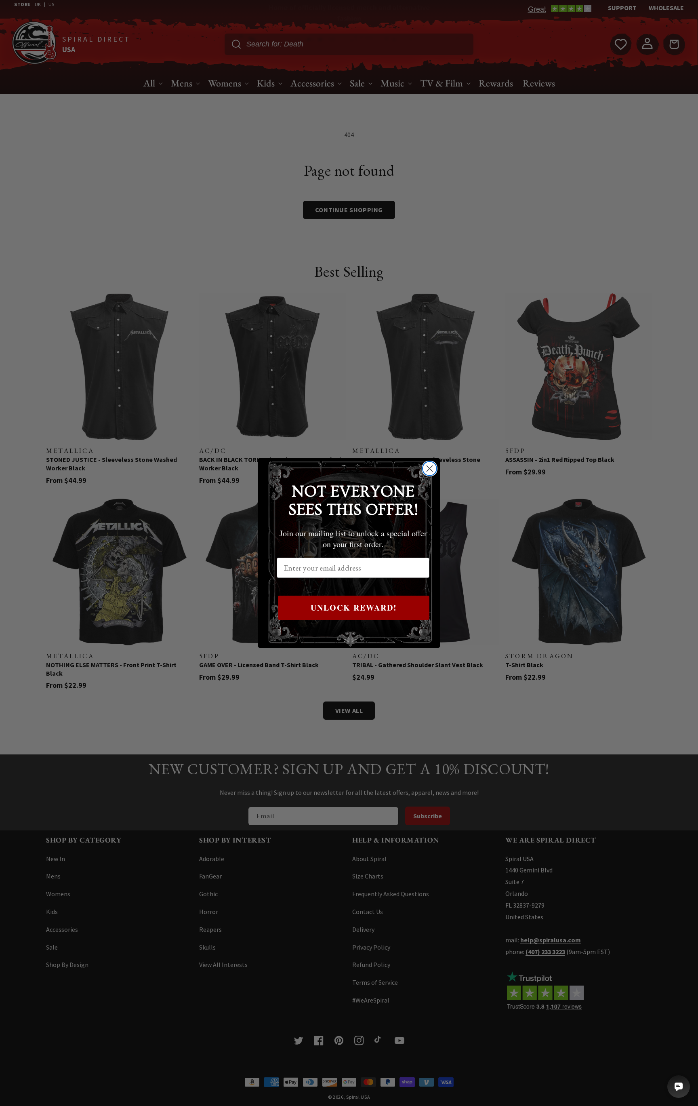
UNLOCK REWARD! (354, 607)
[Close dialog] (430, 468)
